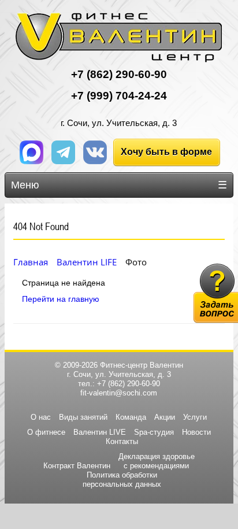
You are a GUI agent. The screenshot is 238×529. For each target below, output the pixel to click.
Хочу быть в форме (166, 152)
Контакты (122, 441)
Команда (131, 417)
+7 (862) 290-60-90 (128, 383)
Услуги (195, 417)
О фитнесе (46, 432)
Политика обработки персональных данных (122, 480)
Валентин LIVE (99, 432)
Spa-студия (154, 432)
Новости (196, 432)
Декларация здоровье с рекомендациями (156, 461)
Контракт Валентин (76, 465)
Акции (164, 417)
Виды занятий (83, 417)
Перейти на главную (60, 299)
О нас (41, 417)
